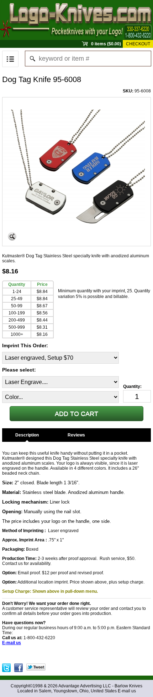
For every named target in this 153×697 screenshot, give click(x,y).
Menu (10, 59)
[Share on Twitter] (36, 665)
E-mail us (127, 690)
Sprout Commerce (76, 20)
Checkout (138, 43)
